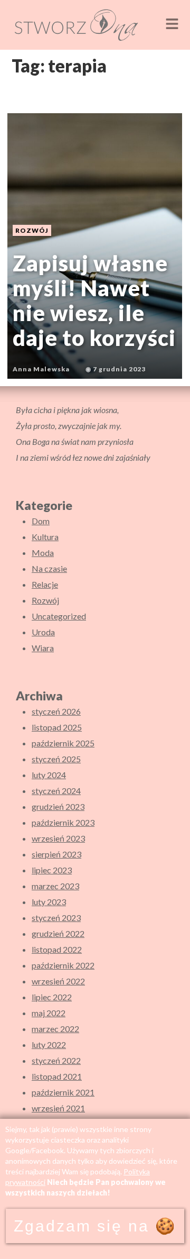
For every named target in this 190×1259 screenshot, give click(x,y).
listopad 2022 (57, 949)
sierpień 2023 (56, 854)
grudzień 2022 (58, 933)
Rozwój (45, 600)
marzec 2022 (55, 1029)
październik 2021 (63, 1092)
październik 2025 (63, 743)
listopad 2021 (57, 1076)
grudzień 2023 (58, 806)
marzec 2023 (55, 886)
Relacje (45, 584)
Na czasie (49, 568)
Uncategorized (59, 616)
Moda (43, 553)
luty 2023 (49, 902)
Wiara (43, 648)
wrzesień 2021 (58, 1108)
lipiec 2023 (52, 870)
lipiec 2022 (52, 997)
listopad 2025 (57, 727)
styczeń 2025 (56, 759)
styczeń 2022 (56, 1060)
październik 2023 (63, 822)
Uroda (43, 632)
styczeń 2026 (56, 711)
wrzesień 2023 (58, 838)
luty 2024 (49, 775)
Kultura (45, 537)
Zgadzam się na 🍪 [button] (95, 1226)
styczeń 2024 (56, 791)
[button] (172, 24)
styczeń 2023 (56, 918)
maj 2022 (48, 1013)
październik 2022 (63, 965)
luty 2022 (49, 1044)
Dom (41, 521)
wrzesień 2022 (58, 981)
